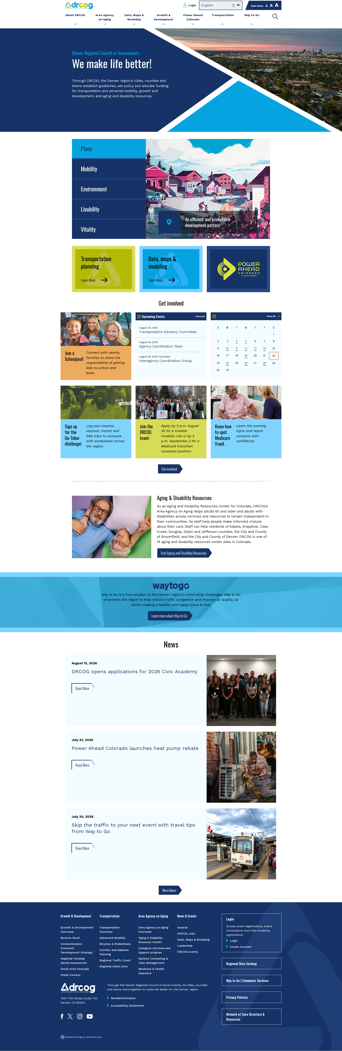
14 (264, 348)
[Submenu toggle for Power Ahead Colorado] (193, 25)
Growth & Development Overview (77, 929)
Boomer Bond (70, 938)
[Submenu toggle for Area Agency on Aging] (105, 25)
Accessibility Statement (127, 1005)
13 (255, 348)
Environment (94, 189)
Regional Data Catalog (241, 963)
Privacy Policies (237, 997)
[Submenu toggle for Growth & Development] (163, 25)
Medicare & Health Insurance (151, 971)
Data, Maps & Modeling (193, 939)
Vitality (88, 229)
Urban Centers (70, 975)
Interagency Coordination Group (165, 361)
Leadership (185, 945)
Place (86, 148)
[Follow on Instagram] (80, 1018)
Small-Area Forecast (75, 969)
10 (227, 348)
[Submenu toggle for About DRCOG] (75, 25)
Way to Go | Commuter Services (247, 980)
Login (192, 5)
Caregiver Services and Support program (154, 950)
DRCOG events (187, 951)
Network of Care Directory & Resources (245, 1017)
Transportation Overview (109, 929)
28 (264, 363)
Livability (90, 209)
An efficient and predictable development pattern (207, 222)
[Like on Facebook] (62, 1018)
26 (245, 363)
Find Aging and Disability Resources (183, 553)
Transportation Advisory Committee (168, 332)
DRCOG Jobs (186, 933)
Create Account (240, 946)
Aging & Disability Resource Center (150, 940)
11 (237, 348)
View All (200, 316)
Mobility (89, 168)
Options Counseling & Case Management (153, 960)
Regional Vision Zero (113, 966)
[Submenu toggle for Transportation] (222, 25)
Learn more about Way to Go (169, 615)
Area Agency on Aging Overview (153, 929)
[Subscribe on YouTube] (90, 1018)
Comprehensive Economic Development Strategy (76, 948)
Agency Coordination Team (161, 346)
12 (246, 348)
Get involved (169, 469)
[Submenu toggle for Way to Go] (252, 25)
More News (169, 890)
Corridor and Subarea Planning (114, 952)
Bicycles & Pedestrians (115, 944)
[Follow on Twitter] (70, 1018)
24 (227, 363)
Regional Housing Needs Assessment (74, 960)
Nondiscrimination (123, 998)
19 (246, 355)
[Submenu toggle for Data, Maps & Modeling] (134, 25)
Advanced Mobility (112, 938)
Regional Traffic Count (115, 960)
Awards (182, 927)
